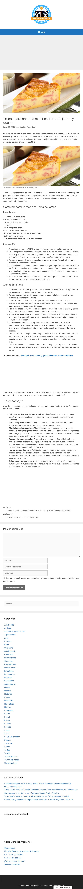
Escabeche (9, 681)
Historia (7, 691)
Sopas (7, 747)
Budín (6, 645)
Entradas (8, 677)
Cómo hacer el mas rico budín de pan (22, 517)
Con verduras (10, 658)
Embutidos (9, 671)
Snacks (7, 740)
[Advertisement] (41, 51)
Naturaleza (9, 704)
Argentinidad (10, 635)
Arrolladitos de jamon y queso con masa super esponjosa (47, 355)
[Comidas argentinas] (42, 14)
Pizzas (7, 720)
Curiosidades (10, 664)
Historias (8, 694)
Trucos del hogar (11, 760)
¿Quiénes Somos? (12, 864)
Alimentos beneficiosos (14, 631)
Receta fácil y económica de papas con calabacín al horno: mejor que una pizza (38, 800)
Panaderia (8, 710)
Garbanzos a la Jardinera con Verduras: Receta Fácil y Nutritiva (31, 793)
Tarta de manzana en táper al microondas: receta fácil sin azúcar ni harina (36, 796)
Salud (6, 733)
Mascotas (8, 700)
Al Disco (7, 628)
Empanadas (9, 674)
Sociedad (8, 743)
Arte (6, 638)
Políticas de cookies (13, 858)
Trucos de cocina (11, 756)
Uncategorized (10, 763)
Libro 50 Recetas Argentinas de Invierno (21, 851)
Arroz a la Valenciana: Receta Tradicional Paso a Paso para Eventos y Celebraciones (41, 790)
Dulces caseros (11, 668)
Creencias (8, 661)
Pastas (7, 714)
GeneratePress (58, 886)
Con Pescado (10, 651)
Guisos (7, 687)
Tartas (8, 507)
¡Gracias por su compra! (14, 861)
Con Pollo (8, 654)
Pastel (7, 717)
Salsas (7, 730)
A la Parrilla (9, 625)
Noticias (7, 707)
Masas (7, 697)
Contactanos (9, 848)
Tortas (7, 753)
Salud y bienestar (12, 737)
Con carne (8, 648)
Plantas (7, 724)
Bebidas (7, 641)
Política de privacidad (13, 854)
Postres (7, 727)
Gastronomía (9, 684)
